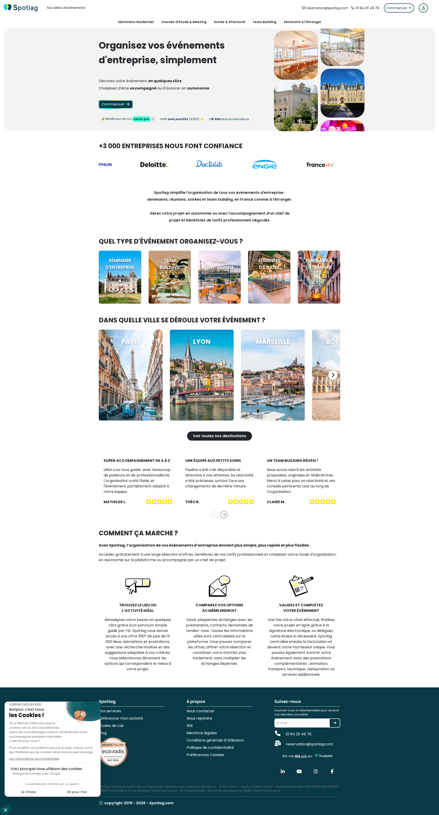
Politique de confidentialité (210, 747)
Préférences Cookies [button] (205, 754)
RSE (190, 725)
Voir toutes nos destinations (219, 436)
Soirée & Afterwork (229, 22)
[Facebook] (332, 771)
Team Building (264, 22)
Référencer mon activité (121, 718)
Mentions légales (202, 733)
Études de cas (111, 725)
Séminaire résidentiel (136, 22)
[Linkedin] (282, 771)
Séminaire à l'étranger (302, 22)
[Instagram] (315, 771)
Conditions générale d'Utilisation (215, 740)
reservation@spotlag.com (309, 744)
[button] (215, 514)
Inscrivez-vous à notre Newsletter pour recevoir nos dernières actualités (306, 712)
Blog (103, 733)
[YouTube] (299, 771)
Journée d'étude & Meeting (183, 22)
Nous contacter (201, 711)
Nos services (110, 711)
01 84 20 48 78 (298, 734)
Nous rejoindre (199, 718)
